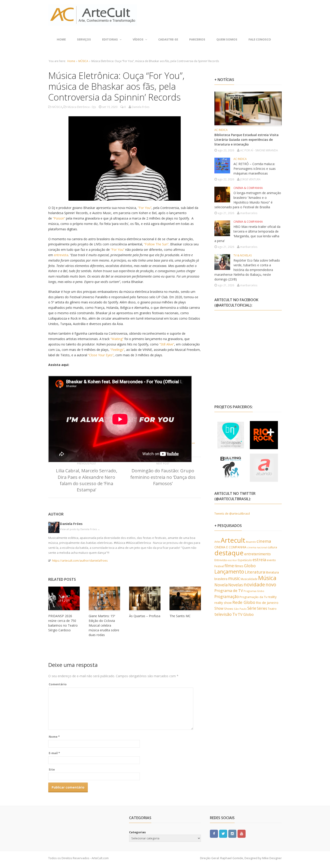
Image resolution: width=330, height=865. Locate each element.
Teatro (272, 609)
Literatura (255, 572)
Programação (226, 596)
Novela (221, 584)
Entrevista (220, 560)
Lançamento (229, 571)
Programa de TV (228, 590)
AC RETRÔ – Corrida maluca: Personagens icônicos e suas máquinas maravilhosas (254, 168)
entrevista (61, 255)
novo (271, 584)
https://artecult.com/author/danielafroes (80, 560)
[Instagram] (232, 833)
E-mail (54, 753)
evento (271, 560)
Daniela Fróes (71, 523)
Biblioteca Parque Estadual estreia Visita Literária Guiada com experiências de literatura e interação (246, 139)
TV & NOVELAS (242, 255)
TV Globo (246, 614)
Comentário (58, 684)
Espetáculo (245, 560)
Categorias (137, 832)
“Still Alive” (166, 344)
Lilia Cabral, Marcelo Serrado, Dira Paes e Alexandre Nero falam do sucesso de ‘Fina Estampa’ (86, 480)
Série (251, 608)
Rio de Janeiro (267, 602)
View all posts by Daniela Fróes (80, 529)
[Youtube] (242, 833)
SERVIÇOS (84, 39)
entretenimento (257, 553)
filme (229, 565)
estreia (259, 559)
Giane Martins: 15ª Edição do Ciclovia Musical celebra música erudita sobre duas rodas (104, 625)
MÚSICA (83, 61)
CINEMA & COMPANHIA (248, 188)
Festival (219, 566)
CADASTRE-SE (168, 39)
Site (52, 769)
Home (61, 39)
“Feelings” (117, 349)
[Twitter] (223, 833)
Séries (262, 608)
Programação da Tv (253, 597)
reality (272, 597)
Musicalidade (249, 579)
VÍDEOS (138, 39)
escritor (232, 560)
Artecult (233, 540)
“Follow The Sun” (156, 244)
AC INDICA (221, 130)
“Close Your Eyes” (101, 355)
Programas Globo (254, 591)
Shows (228, 609)
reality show (223, 603)
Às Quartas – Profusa (144, 616)
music (234, 578)
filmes (239, 566)
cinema (264, 541)
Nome (54, 737)
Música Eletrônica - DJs (82, 107)
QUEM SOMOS (226, 39)
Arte (217, 542)
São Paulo (240, 608)
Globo (250, 565)
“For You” (145, 208)
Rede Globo (243, 602)
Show (218, 608)
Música (267, 578)
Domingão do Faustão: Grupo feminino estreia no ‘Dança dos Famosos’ (163, 477)
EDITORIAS (110, 39)
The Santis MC (180, 616)
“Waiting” (116, 339)
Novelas (235, 584)
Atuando (251, 541)
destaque (229, 552)
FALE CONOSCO (260, 39)
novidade (254, 584)
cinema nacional (257, 547)
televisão (223, 614)
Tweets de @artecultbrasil (232, 513)
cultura (272, 547)
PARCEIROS (197, 39)
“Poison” (59, 218)
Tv (234, 614)
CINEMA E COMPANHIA (230, 547)
